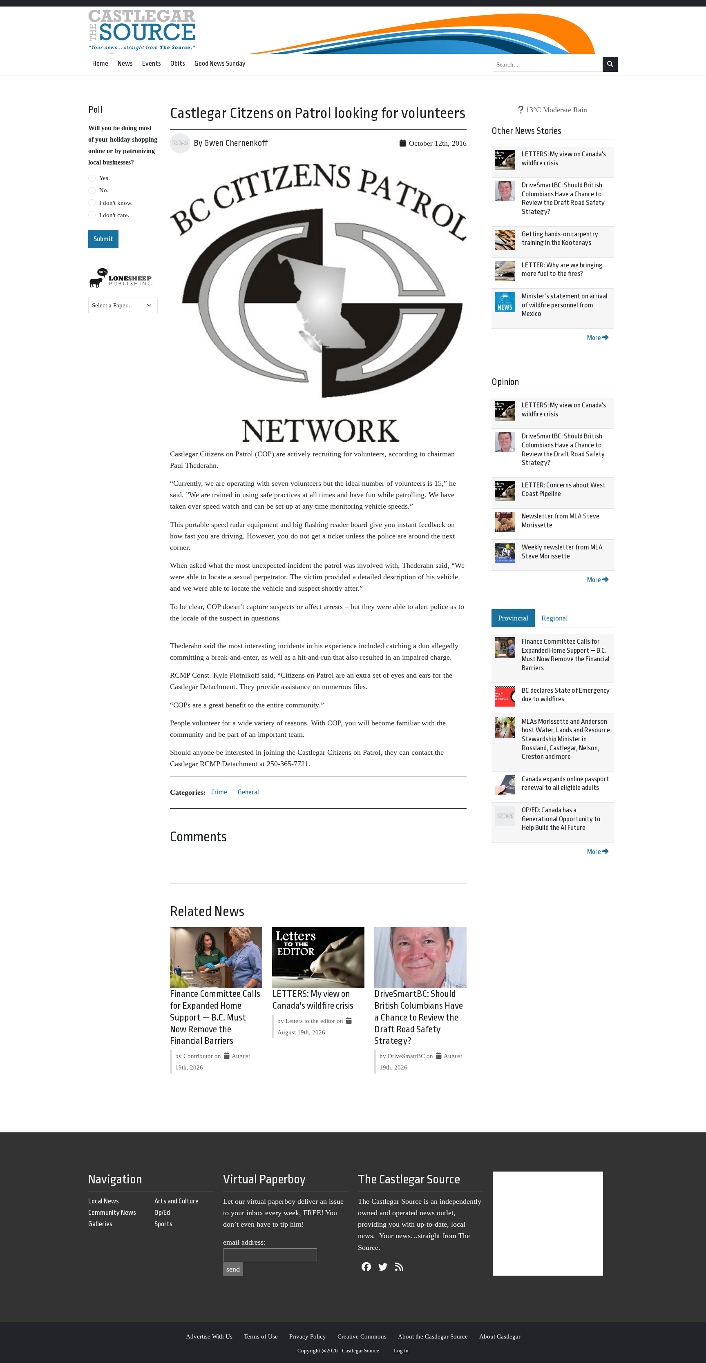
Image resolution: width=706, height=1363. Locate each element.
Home (100, 63)
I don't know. (116, 203)
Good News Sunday (220, 63)
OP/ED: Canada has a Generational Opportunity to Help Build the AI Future (561, 819)
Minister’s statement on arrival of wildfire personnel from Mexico (565, 305)
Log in (401, 1350)
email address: (244, 1242)
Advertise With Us (209, 1336)
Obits (177, 63)
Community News (112, 1212)
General (248, 792)
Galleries (100, 1224)
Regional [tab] (554, 618)
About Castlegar (500, 1336)
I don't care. (114, 215)
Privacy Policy (307, 1336)
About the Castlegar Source (433, 1336)
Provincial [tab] (513, 618)
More (594, 338)
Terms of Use (261, 1336)
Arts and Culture (176, 1201)
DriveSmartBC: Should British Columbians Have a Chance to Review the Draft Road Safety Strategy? (418, 1017)
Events (151, 63)
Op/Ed (162, 1212)
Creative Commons (362, 1336)
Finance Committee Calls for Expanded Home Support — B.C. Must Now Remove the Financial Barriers (215, 1017)
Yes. (104, 178)
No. (104, 190)
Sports (163, 1224)
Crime (219, 792)
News (125, 63)
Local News (103, 1201)
